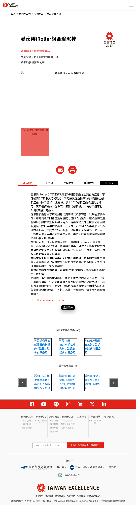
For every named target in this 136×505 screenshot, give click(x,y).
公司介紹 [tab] (48, 183)
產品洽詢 (68, 307)
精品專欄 (54, 428)
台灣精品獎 (25, 13)
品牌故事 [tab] (68, 183)
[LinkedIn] (104, 404)
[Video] (43, 404)
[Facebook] (32, 404)
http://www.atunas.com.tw (47, 300)
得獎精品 (38, 13)
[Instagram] (68, 404)
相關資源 (81, 496)
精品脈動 (54, 416)
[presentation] (22, 382)
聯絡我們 (71, 496)
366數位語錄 (67, 428)
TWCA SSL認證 (72, 474)
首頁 (13, 13)
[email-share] (60, 170)
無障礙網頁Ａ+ (93, 496)
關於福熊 (109, 416)
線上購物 (82, 416)
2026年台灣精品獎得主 (40, 422)
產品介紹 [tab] (27, 183)
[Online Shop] (80, 404)
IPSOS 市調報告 (95, 422)
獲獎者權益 (27, 428)
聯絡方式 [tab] (89, 183)
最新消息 (54, 421)
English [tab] (109, 183)
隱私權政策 (60, 496)
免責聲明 (39, 496)
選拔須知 (27, 421)
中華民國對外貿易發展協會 (89, 467)
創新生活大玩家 (68, 424)
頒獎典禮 (27, 424)
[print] (72, 170)
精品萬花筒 (68, 421)
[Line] (56, 404)
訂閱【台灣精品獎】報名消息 (85, 445)
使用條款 (49, 496)
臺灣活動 (54, 424)
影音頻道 (54, 432)
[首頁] (11, 4)
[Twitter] (92, 404)
